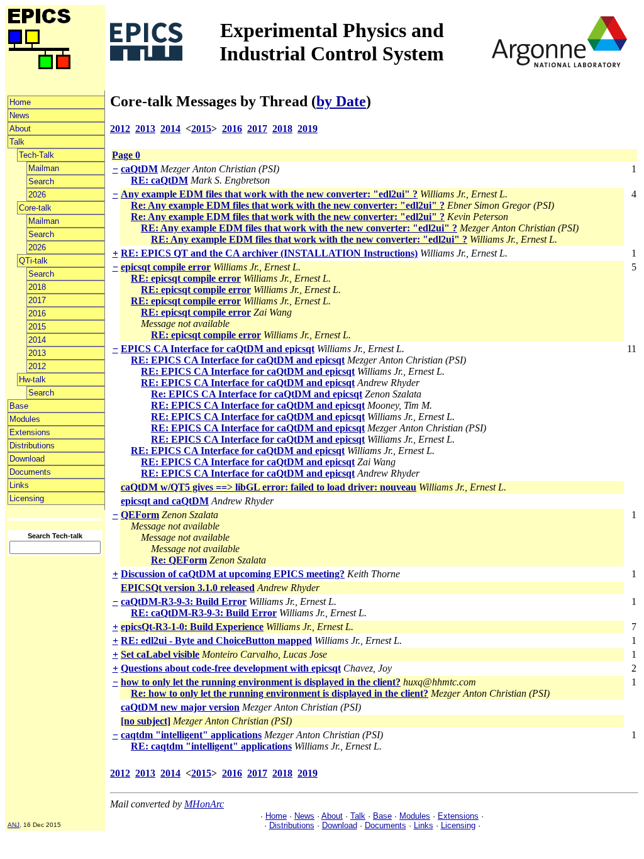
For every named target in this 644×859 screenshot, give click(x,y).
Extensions (29, 432)
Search (41, 181)
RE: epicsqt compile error (186, 278)
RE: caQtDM (159, 180)
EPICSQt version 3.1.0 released (188, 587)
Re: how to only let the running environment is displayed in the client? (279, 693)
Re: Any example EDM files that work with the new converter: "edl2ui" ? (288, 205)
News (19, 115)
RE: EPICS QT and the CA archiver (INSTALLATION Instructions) (269, 253)
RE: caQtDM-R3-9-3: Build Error (204, 612)
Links (19, 485)
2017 (37, 300)
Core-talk (35, 208)
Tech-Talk (36, 155)
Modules (24, 419)
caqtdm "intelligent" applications (191, 734)
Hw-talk (32, 379)
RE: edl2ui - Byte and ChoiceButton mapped (216, 640)
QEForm (140, 514)
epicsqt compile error (166, 267)
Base (18, 406)
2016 (37, 313)
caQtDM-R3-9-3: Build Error (184, 601)
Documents (30, 472)
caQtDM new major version (180, 707)
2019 (307, 128)
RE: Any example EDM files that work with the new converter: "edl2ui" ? (299, 228)
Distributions (32, 445)
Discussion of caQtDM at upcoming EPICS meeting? (233, 573)
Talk (17, 142)
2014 (37, 340)
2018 (37, 287)
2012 (37, 366)
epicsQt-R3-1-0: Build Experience (192, 626)
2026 (37, 194)
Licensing (26, 498)
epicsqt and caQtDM (165, 501)
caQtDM (139, 168)
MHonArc (204, 804)
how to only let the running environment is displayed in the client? (261, 682)
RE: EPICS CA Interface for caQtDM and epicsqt (238, 360)
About (20, 128)
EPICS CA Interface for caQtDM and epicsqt (217, 348)
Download (27, 458)
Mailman (43, 168)
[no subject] (145, 721)
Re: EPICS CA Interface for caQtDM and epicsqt (256, 394)
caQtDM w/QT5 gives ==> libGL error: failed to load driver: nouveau (268, 487)
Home (20, 102)
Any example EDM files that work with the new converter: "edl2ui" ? (269, 194)
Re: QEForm (179, 560)
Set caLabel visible (160, 654)
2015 (37, 326)
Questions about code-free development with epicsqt (231, 668)
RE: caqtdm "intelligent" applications (211, 746)
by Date (341, 101)
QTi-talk (33, 260)
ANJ (13, 824)
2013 (37, 353)
